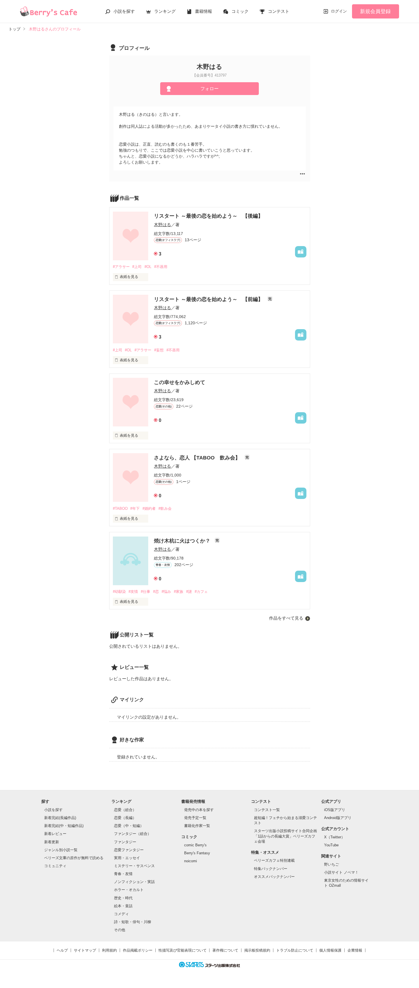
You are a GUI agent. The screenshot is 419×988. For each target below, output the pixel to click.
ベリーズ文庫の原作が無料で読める (73, 858)
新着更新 (51, 842)
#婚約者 (149, 508)
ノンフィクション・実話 (134, 882)
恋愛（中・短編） (129, 826)
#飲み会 (165, 508)
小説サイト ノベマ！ (341, 872)
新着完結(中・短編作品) (64, 826)
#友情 (133, 591)
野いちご (331, 864)
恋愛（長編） (125, 818)
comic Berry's (195, 845)
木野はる (162, 224)
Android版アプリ (337, 818)
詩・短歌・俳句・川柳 (132, 922)
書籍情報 (203, 11)
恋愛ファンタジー (129, 850)
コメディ (121, 914)
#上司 (137, 267)
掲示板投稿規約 (257, 950)
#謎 (189, 591)
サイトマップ (85, 950)
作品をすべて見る (286, 618)
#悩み (166, 591)
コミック (240, 11)
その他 (119, 930)
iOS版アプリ (334, 810)
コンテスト (278, 11)
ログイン (339, 11)
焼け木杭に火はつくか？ (183, 541)
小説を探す (124, 11)
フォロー (209, 88)
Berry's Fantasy (197, 853)
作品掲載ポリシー (137, 950)
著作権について (225, 950)
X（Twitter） (334, 837)
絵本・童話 (123, 906)
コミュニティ (55, 866)
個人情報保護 (330, 950)
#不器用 (160, 267)
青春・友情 (123, 874)
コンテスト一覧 (267, 810)
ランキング (165, 11)
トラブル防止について (294, 950)
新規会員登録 (375, 11)
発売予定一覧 (195, 818)
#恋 (156, 591)
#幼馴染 (119, 591)
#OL (148, 267)
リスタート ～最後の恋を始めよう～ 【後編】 (208, 216)
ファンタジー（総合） (132, 834)
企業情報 (354, 950)
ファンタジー (125, 842)
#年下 (135, 508)
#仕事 (145, 591)
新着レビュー (55, 834)
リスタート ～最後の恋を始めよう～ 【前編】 (209, 299)
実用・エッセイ (127, 858)
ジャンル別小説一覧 (61, 850)
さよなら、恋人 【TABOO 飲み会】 (198, 458)
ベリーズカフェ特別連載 (274, 860)
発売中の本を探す (199, 810)
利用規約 (109, 950)
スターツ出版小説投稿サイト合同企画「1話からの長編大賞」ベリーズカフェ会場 (285, 836)
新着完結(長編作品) (60, 818)
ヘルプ (62, 950)
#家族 (178, 591)
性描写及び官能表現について (182, 950)
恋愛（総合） (125, 810)
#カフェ (201, 591)
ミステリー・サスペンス (134, 866)
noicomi (190, 861)
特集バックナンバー (270, 869)
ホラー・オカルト (129, 890)
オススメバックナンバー (274, 876)
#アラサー (121, 267)
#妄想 (159, 350)
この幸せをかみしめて (179, 382)
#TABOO (120, 508)
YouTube (331, 845)
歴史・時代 (123, 898)
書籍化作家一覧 (197, 826)
